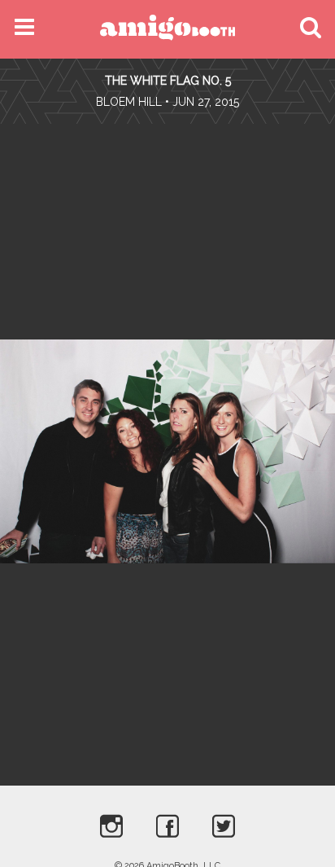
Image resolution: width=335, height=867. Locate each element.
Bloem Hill (129, 101)
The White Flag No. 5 (168, 80)
